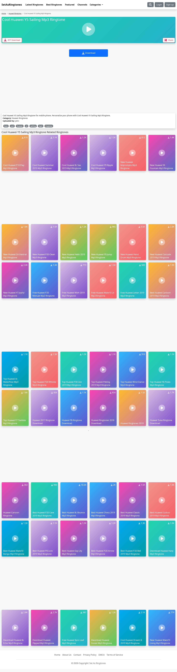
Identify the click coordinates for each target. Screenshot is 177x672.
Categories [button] (95, 4)
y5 (26, 126)
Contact (77, 654)
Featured (69, 4)
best (6, 126)
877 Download (13, 40)
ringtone (48, 126)
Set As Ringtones (97, 663)
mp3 (40, 126)
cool (12, 126)
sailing (33, 126)
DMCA (101, 654)
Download (90, 52)
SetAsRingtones (12, 4)
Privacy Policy (89, 654)
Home (4, 13)
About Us (66, 654)
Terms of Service (115, 654)
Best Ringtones (54, 4)
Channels (82, 4)
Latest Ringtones (34, 4)
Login (159, 4)
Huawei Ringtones (15, 13)
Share (170, 40)
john (17, 121)
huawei (20, 126)
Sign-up (170, 4)
